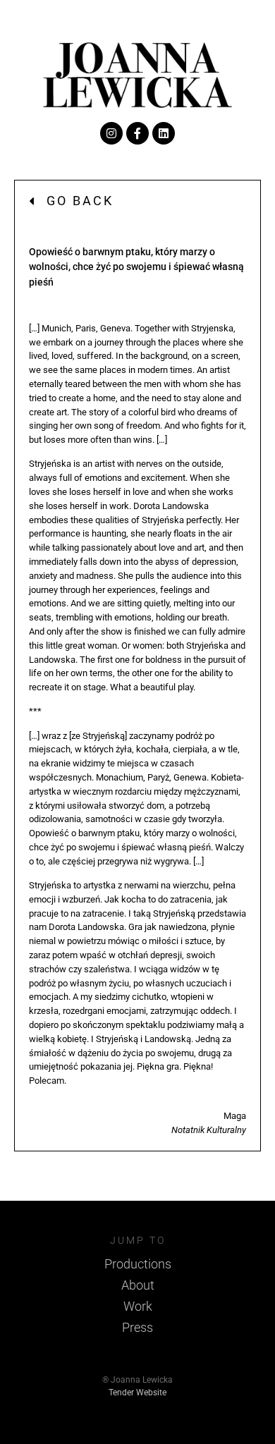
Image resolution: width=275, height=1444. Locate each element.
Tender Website (137, 1392)
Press (137, 1327)
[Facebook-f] (137, 133)
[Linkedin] (163, 133)
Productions (137, 1263)
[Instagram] (111, 133)
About (137, 1285)
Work (137, 1306)
